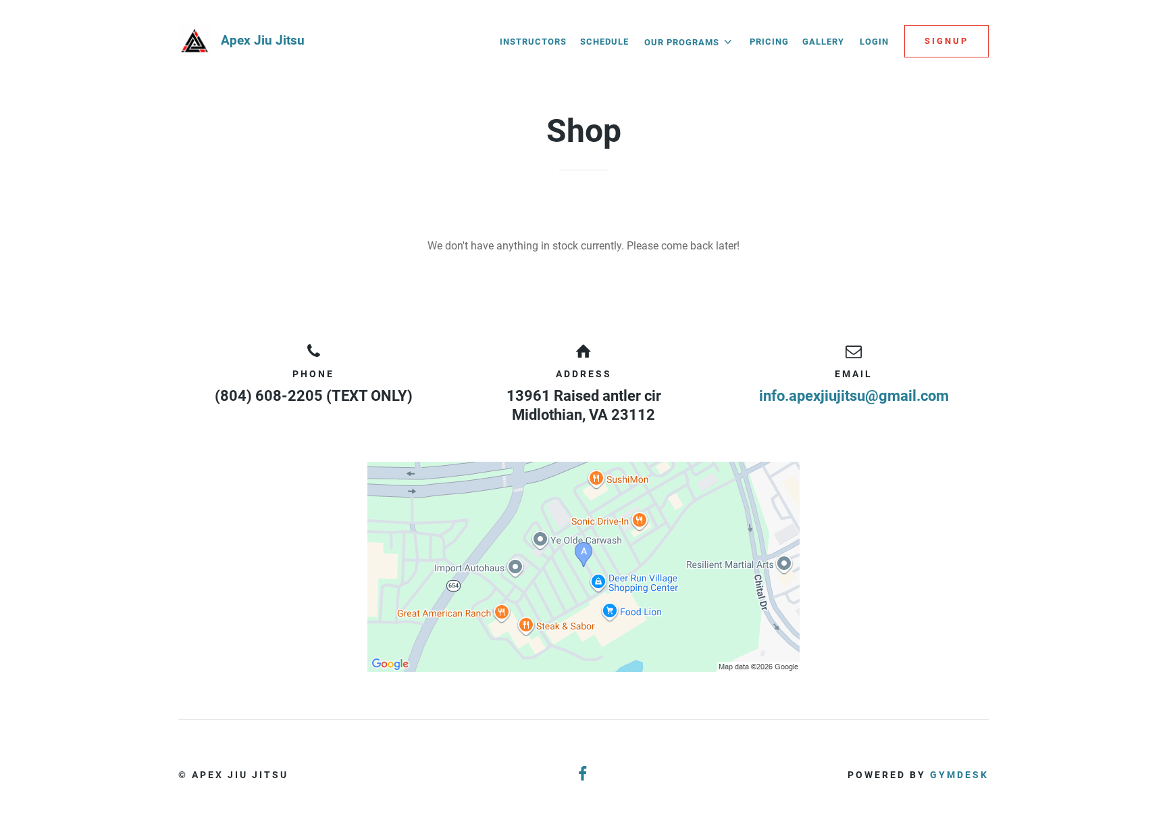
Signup (946, 41)
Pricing (769, 42)
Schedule (604, 42)
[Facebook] (583, 774)
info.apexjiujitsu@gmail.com (854, 395)
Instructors (533, 42)
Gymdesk (959, 774)
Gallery (823, 42)
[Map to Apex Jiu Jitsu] (583, 567)
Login (874, 42)
